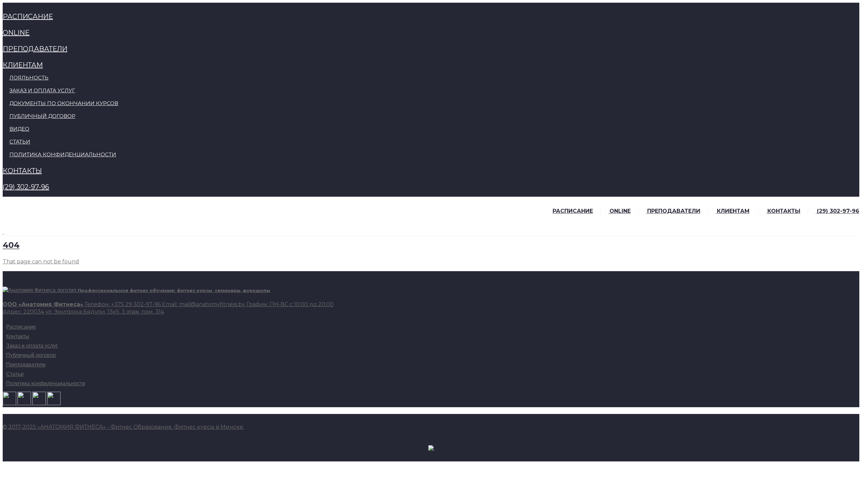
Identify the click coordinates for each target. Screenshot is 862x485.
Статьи (15, 374)
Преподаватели (25, 364)
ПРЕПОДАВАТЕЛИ (35, 49)
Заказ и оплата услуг (32, 346)
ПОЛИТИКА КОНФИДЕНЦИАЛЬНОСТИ (62, 154)
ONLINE (16, 33)
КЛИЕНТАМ (23, 65)
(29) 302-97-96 (26, 187)
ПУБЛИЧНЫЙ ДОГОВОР (42, 116)
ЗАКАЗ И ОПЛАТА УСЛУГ (42, 90)
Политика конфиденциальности (45, 383)
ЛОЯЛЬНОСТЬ (28, 77)
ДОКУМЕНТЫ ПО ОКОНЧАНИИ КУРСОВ (63, 103)
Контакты (17, 336)
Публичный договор (31, 355)
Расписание (21, 327)
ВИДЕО (19, 129)
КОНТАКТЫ (22, 171)
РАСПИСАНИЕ (28, 16)
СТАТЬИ (19, 141)
